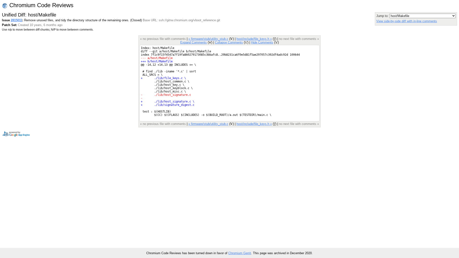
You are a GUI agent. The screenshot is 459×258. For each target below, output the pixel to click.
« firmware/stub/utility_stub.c (208, 39)
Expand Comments (193, 42)
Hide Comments (262, 42)
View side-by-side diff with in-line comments (406, 21)
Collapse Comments (229, 42)
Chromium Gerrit (239, 253)
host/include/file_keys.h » (254, 39)
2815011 (16, 20)
